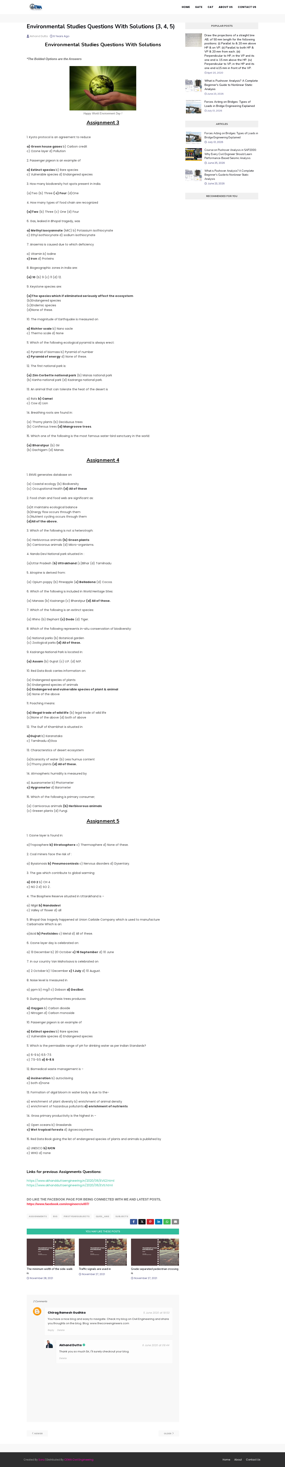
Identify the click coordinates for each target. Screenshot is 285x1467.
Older (168, 1433)
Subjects (121, 1216)
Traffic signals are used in (95, 1269)
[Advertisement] (221, 374)
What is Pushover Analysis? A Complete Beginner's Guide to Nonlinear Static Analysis (231, 85)
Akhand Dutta (39, 36)
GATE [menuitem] (198, 7)
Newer (38, 1433)
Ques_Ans (102, 1216)
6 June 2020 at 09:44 (155, 1345)
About (238, 1459)
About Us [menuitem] (226, 7)
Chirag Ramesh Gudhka (67, 1313)
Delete (61, 1330)
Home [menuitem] (186, 7)
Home (226, 1459)
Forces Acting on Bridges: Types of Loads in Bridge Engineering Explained (229, 104)
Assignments (38, 1216)
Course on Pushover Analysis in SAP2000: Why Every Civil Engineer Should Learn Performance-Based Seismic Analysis (230, 154)
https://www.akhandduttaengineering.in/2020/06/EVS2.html (70, 1181)
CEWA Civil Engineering (78, 1459)
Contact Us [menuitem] (247, 7)
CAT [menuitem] (210, 7)
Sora (41, 1459)
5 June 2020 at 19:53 (156, 1312)
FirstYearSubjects (77, 1216)
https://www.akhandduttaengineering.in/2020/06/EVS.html (70, 1185)
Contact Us (253, 1459)
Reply (51, 1330)
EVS (55, 1216)
